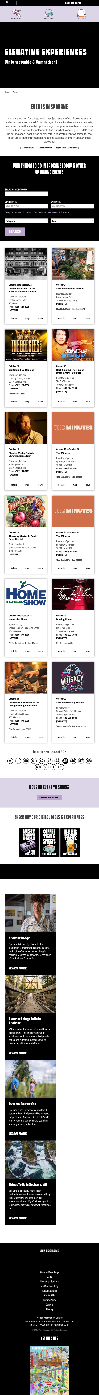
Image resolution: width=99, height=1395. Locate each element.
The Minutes (63, 453)
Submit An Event (45, 148)
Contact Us (49, 1295)
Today (7, 212)
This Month (64, 212)
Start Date (11, 201)
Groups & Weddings (49, 1272)
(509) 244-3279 (22, 471)
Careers (49, 1304)
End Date (56, 201)
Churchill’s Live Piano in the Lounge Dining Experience (24, 704)
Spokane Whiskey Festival (70, 702)
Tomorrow (16, 212)
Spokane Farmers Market (70, 288)
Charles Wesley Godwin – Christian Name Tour (22, 454)
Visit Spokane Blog (49, 1286)
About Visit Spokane (49, 1281)
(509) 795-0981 (70, 718)
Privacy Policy (49, 1300)
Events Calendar (28, 148)
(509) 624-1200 (22, 307)
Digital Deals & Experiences (66, 148)
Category (10, 221)
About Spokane (49, 1290)
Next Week (52, 212)
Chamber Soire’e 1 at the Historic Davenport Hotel (22, 290)
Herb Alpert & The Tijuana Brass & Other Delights (70, 371)
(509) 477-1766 (22, 634)
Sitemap (49, 1309)
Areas (54, 221)
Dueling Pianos (64, 619)
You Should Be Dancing (21, 369)
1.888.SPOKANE (60, 1325)
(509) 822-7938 (70, 634)
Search (15, 231)
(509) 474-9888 (22, 720)
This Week (27, 212)
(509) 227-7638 (22, 385)
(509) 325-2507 (70, 468)
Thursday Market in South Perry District (23, 538)
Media (49, 1277)
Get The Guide (49, 1338)
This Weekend (40, 212)
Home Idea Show (18, 619)
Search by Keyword (16, 189)
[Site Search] (88, 3)
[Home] (11, 3)
